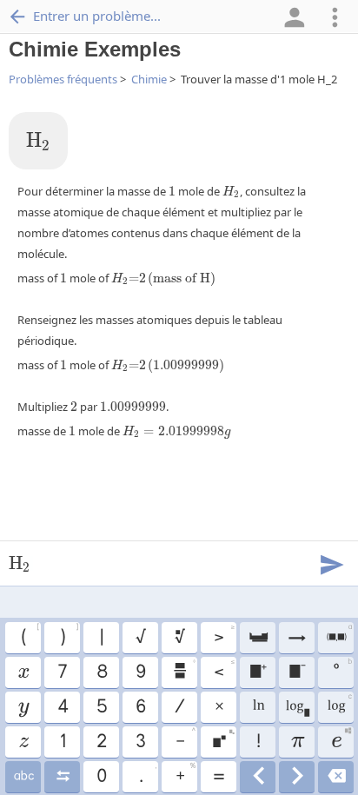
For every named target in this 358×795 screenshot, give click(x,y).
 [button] (257, 707)
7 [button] (61, 672)
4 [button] (62, 707)
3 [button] (140, 742)
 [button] (336, 776)
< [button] (224, 670)
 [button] (184, 670)
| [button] (101, 637)
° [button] (342, 670)
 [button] (258, 672)
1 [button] (62, 742)
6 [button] (140, 707)
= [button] (218, 776)
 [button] (179, 637)
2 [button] (101, 742)
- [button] (185, 739)
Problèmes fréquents (63, 79)
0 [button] (101, 776)
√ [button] (140, 637)
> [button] (224, 635)
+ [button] (185, 774)
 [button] (258, 637)
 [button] (257, 776)
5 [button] (101, 707)
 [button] (339, 704)
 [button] (223, 739)
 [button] (296, 707)
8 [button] (101, 672)
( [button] (29, 635)
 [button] (296, 776)
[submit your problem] (331, 563)
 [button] (23, 742)
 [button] (338, 635)
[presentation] (38, 141)
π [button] (296, 742)
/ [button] (179, 707)
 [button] (296, 672)
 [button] (296, 637)
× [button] (218, 707)
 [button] (23, 776)
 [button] (23, 672)
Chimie (149, 79)
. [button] (147, 774)
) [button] (68, 635)
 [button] (341, 739)
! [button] (257, 742)
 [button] (62, 776)
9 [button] (140, 672)
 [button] (23, 707)
